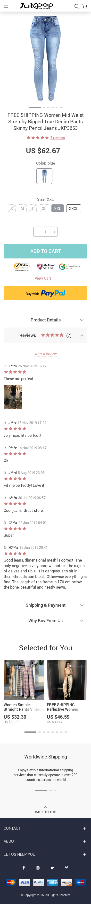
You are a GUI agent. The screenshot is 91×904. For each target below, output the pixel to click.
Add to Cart (45, 251)
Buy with (33, 294)
